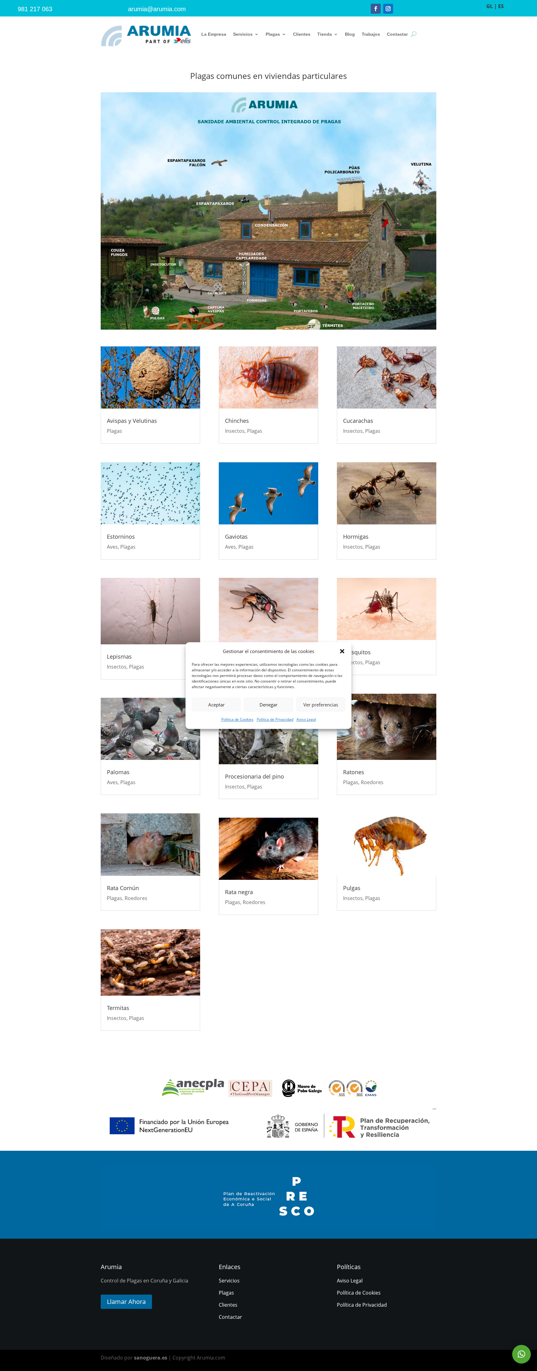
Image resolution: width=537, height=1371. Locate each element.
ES (501, 6)
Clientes (301, 34)
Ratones (353, 772)
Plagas (273, 34)
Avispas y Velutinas (132, 420)
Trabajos (371, 34)
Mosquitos (357, 652)
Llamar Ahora (126, 1301)
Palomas (118, 772)
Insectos (116, 666)
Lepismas (119, 656)
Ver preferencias (320, 704)
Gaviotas (236, 536)
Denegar (268, 704)
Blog (350, 34)
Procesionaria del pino (254, 776)
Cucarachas (358, 420)
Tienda (324, 34)
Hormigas (356, 536)
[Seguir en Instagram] (388, 9)
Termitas (118, 1008)
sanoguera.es (150, 1357)
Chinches (237, 420)
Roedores (136, 898)
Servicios (243, 34)
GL (489, 6)
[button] (342, 651)
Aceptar (216, 704)
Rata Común (123, 888)
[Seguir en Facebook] (376, 9)
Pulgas (351, 888)
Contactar (397, 34)
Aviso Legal (306, 719)
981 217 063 (35, 9)
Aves (112, 546)
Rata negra (239, 892)
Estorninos (121, 536)
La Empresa (213, 34)
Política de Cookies (237, 719)
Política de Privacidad (275, 719)
